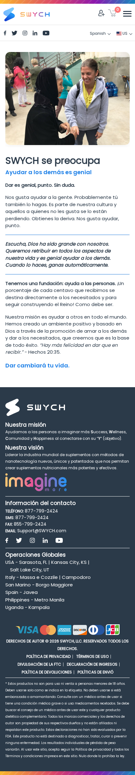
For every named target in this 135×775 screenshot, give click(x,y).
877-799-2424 (41, 511)
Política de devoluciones (47, 672)
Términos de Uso (92, 656)
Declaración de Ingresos (92, 664)
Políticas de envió (95, 672)
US (124, 33)
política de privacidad (48, 656)
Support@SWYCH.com (41, 531)
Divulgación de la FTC (39, 664)
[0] (112, 14)
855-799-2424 (30, 524)
